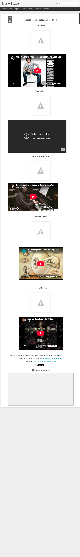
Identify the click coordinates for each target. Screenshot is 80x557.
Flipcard (9, 9)
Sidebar (30, 9)
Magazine (17, 9)
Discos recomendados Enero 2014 (41, 19)
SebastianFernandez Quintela (52, 358)
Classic (3, 9)
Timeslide (45, 9)
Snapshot (38, 9)
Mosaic (24, 9)
